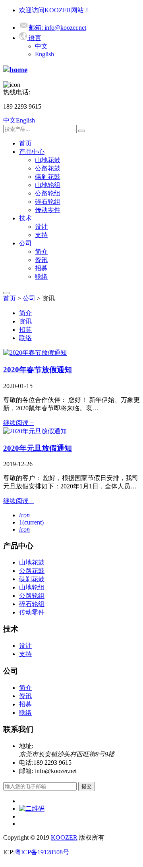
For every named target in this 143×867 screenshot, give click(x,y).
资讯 (41, 259)
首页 (25, 143)
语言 (34, 37)
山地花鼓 (47, 160)
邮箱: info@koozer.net (57, 27)
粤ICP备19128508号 (42, 852)
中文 (41, 46)
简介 (41, 251)
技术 (25, 218)
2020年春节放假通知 (37, 370)
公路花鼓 (47, 168)
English (44, 54)
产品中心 (31, 151)
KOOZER (64, 837)
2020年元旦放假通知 (37, 448)
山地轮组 (47, 185)
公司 (25, 243)
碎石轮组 (47, 201)
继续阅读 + (18, 422)
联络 (41, 276)
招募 (41, 268)
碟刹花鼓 (47, 176)
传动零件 (47, 210)
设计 (41, 226)
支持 (41, 235)
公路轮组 (47, 193)
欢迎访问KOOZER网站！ (54, 10)
